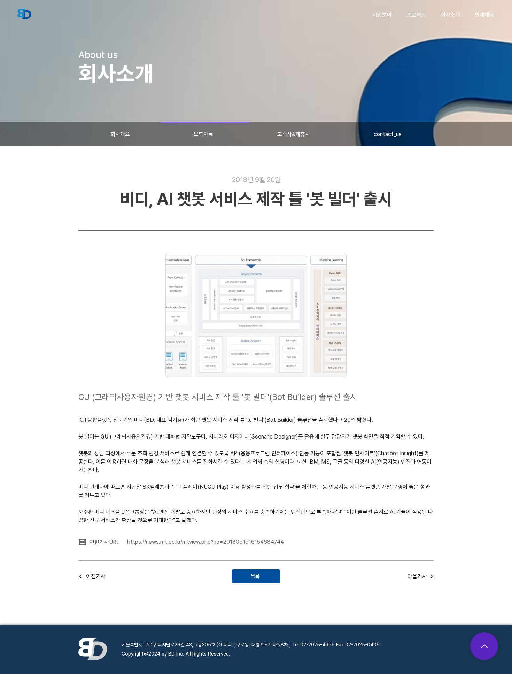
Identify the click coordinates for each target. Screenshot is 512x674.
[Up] (484, 646)
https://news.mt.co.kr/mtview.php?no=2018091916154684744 (205, 542)
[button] (382, 15)
